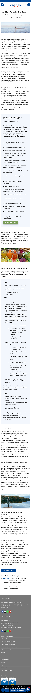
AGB (2, 665)
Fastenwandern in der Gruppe (10, 585)
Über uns (3, 657)
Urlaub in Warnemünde (7, 636)
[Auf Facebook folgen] (2, 611)
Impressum (4, 667)
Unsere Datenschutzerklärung (18, 690)
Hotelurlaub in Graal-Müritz (8, 644)
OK (7, 690)
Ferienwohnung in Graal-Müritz (9, 647)
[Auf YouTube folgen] (10, 611)
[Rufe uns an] (7, 611)
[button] (2, 4)
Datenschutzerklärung (6, 670)
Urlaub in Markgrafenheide (8, 641)
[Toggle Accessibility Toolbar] (3, 690)
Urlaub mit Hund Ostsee (7, 649)
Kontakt (3, 662)
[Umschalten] (29, 636)
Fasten (3, 652)
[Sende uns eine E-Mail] (5, 611)
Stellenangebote (5, 659)
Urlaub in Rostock (5, 638)
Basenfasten (6, 578)
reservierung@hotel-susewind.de (12, 627)
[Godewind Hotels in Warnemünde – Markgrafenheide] (15, 4)
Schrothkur (5, 580)
